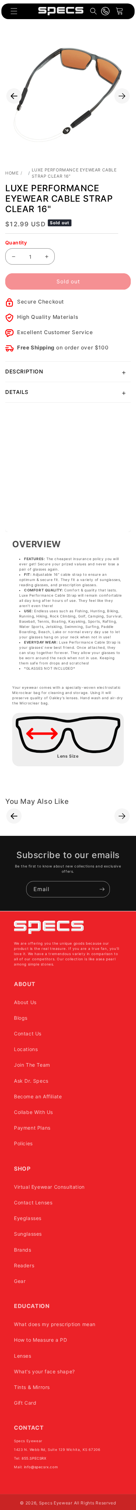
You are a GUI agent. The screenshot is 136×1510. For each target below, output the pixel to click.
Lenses (22, 1356)
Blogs (21, 1018)
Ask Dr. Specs (31, 1081)
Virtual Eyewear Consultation (49, 1187)
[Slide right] (122, 96)
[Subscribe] (101, 889)
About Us (25, 1002)
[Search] (93, 11)
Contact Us (27, 1033)
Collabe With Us (33, 1112)
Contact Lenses (33, 1202)
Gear (19, 1281)
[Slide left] (14, 96)
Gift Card (25, 1403)
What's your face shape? (44, 1371)
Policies (23, 1143)
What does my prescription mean (55, 1324)
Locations (26, 1049)
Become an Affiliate (38, 1096)
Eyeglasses (27, 1218)
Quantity (16, 242)
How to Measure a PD (40, 1340)
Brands (22, 1250)
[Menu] (14, 11)
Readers (24, 1265)
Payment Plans (32, 1128)
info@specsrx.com (41, 1467)
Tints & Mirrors (32, 1387)
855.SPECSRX (34, 1458)
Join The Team (32, 1065)
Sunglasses (28, 1234)
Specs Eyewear (56, 1502)
